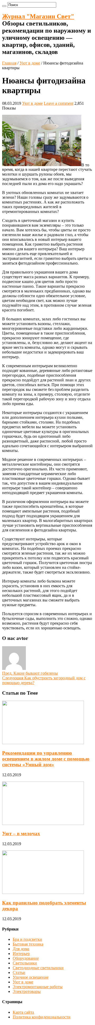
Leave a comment (58, 103)
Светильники (25, 963)
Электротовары (27, 991)
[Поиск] (4, 6)
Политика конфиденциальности (41, 1017)
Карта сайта (23, 1012)
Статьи (19, 972)
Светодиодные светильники (38, 968)
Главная (9, 63)
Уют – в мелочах (21, 833)
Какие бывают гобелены (30, 673)
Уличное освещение (31, 977)
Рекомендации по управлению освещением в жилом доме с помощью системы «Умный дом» (45, 758)
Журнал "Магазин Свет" (38, 16)
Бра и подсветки (27, 939)
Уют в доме (30, 63)
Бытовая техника (28, 944)
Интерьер (21, 953)
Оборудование (26, 958)
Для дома (21, 949)
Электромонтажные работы (38, 986)
